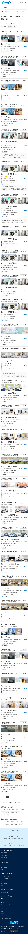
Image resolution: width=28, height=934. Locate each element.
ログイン (21, 2)
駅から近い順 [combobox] (11, 26)
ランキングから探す (4, 862)
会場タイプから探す (4, 855)
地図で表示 (14, 931)
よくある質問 (3, 867)
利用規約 (2, 869)
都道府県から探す (4, 860)
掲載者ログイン (4, 881)
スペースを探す (4, 852)
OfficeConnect (3, 892)
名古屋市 (10, 802)
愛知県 (6, 802)
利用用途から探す (4, 857)
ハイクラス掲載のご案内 (5, 878)
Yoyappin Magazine (4, 904)
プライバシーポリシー (5, 915)
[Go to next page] (23, 797)
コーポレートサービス (5, 864)
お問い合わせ (3, 908)
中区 (15, 802)
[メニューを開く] (25, 2)
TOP (2, 802)
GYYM (2, 898)
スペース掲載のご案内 (5, 876)
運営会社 (2, 911)
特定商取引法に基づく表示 (6, 918)
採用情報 (2, 913)
